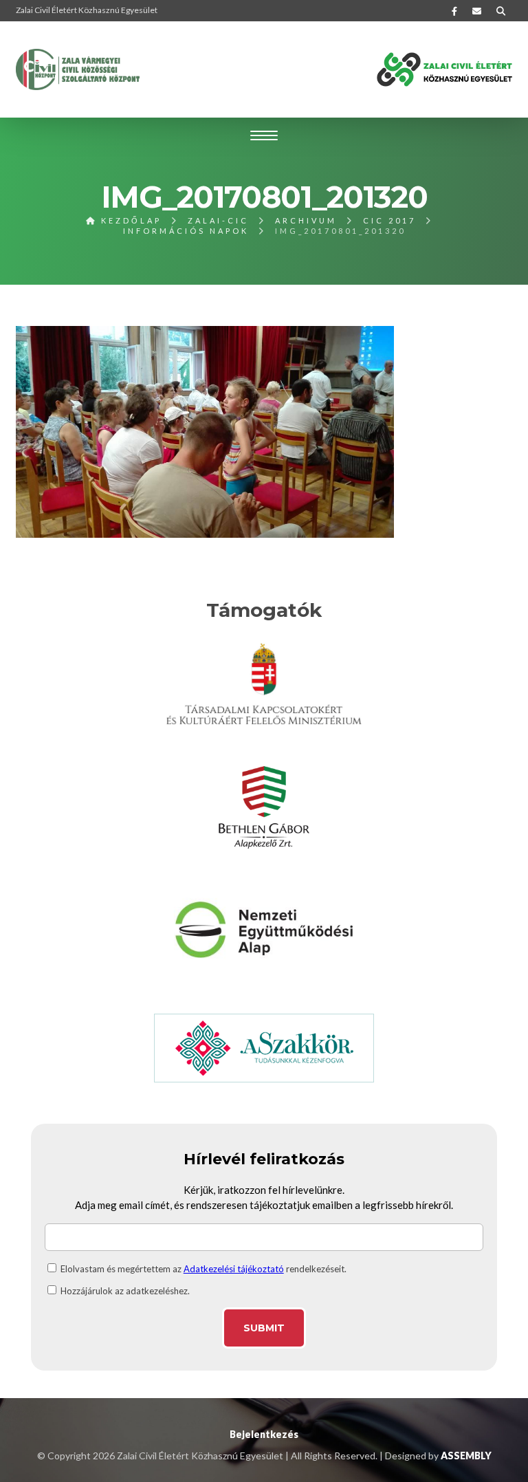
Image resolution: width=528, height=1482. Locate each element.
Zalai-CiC (218, 220)
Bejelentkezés (264, 1434)
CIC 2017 (389, 220)
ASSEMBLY (466, 1455)
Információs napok (186, 230)
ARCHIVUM (306, 220)
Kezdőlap (129, 220)
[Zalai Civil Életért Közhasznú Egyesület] (78, 69)
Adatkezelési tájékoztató (234, 1268)
